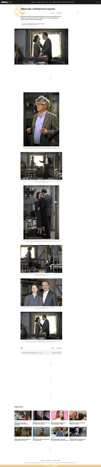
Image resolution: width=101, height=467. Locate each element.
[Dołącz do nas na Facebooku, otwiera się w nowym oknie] (58, 353)
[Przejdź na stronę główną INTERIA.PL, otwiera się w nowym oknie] (4, 2)
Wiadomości (21, 5)
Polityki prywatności (46, 462)
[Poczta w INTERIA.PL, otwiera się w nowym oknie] (97, 2)
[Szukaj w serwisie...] (95, 2)
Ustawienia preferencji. (52, 462)
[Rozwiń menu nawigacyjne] (99, 2)
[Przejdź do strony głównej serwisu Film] (10, 2)
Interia (15, 5)
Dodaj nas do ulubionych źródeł (34, 24)
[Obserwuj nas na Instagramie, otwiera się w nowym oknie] (60, 353)
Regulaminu (39, 462)
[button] (34, 2)
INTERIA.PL (62, 462)
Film (18, 5)
